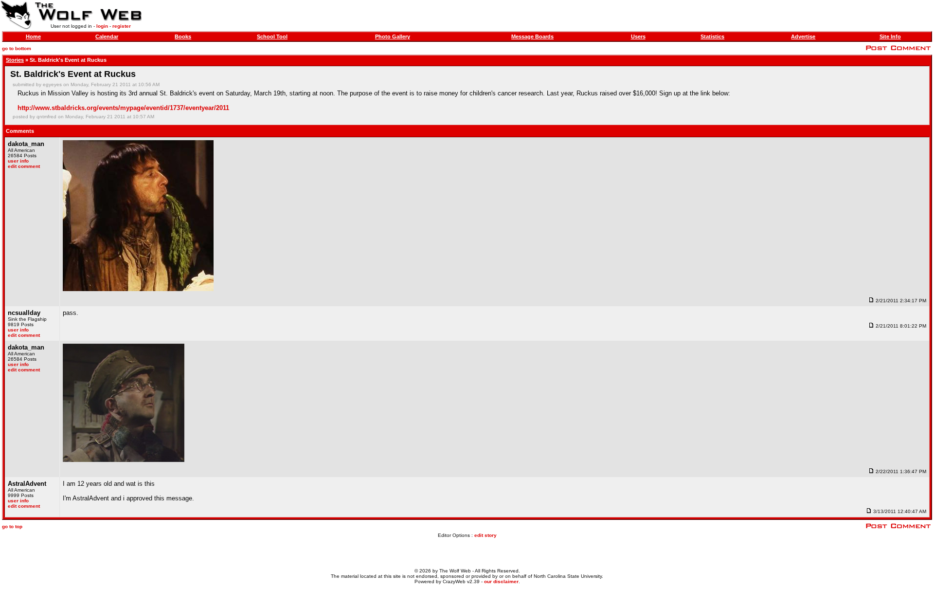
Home (33, 36)
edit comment (24, 166)
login (102, 26)
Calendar (106, 36)
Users (638, 36)
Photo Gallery (392, 36)
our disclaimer (501, 581)
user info (18, 161)
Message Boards (532, 36)
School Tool (272, 36)
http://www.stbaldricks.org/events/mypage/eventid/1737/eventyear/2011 (123, 107)
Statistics (712, 36)
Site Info (890, 36)
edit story (485, 535)
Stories (15, 60)
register (121, 26)
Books (183, 36)
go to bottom (16, 48)
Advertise (803, 36)
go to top (12, 526)
